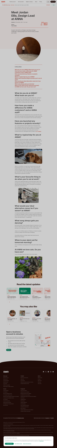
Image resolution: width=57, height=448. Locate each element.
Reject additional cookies (18, 443)
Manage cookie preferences (27, 443)
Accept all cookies (9, 443)
